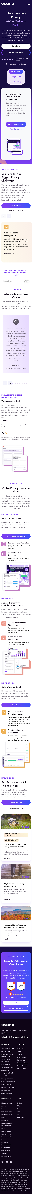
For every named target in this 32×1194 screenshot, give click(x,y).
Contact (19, 1054)
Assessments (5, 1070)
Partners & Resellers (23, 1063)
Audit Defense (5, 1090)
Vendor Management (7, 1067)
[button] (9, 216)
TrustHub (4, 1076)
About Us (20, 1049)
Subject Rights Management (5, 1060)
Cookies (19, 1103)
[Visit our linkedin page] (7, 1162)
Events (3, 1117)
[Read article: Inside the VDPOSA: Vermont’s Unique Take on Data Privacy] (16, 924)
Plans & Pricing (6, 1131)
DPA (18, 1106)
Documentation (6, 1140)
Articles (3, 1106)
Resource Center (6, 1115)
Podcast (3, 1109)
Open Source (5, 1150)
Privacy (19, 1109)
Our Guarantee (21, 1060)
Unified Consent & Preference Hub (7, 1055)
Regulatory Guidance (7, 1084)
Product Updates (6, 1137)
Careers (19, 1051)
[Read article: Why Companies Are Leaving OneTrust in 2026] (16, 883)
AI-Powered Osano (7, 1093)
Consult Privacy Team (8, 1087)
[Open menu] (29, 4)
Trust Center (20, 1117)
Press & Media (21, 1069)
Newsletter (4, 1120)
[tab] (16, 72)
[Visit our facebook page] (11, 1162)
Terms (18, 1112)
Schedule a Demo (6, 1134)
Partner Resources (22, 1066)
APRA (18, 1115)
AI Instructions (6, 1156)
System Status (5, 1148)
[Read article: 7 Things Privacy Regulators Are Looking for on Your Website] (16, 837)
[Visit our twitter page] (2, 1162)
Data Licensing (21, 1057)
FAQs (3, 1128)
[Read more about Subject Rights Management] (16, 242)
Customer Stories (6, 1112)
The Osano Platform (7, 1049)
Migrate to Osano (6, 1103)
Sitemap (3, 1153)
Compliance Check (7, 1073)
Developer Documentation (6, 1144)
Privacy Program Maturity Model (6, 1124)
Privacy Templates (7, 1079)
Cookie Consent (6, 1051)
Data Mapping (5, 1064)
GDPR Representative (8, 1082)
